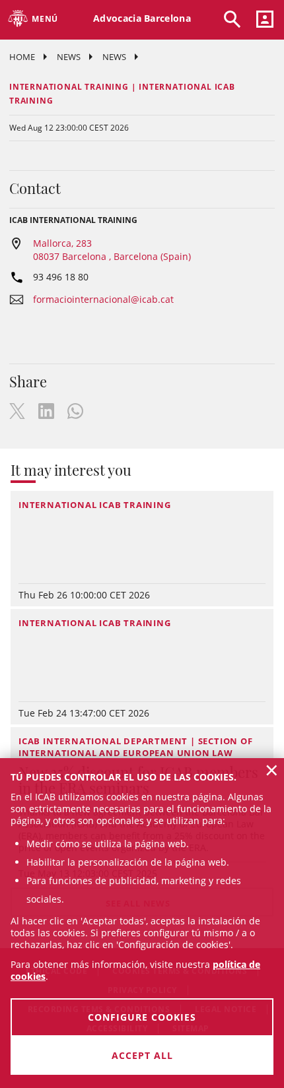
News (69, 57)
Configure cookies (142, 1017)
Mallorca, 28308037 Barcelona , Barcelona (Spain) (112, 250)
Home (22, 57)
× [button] (272, 770)
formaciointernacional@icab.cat (103, 299)
